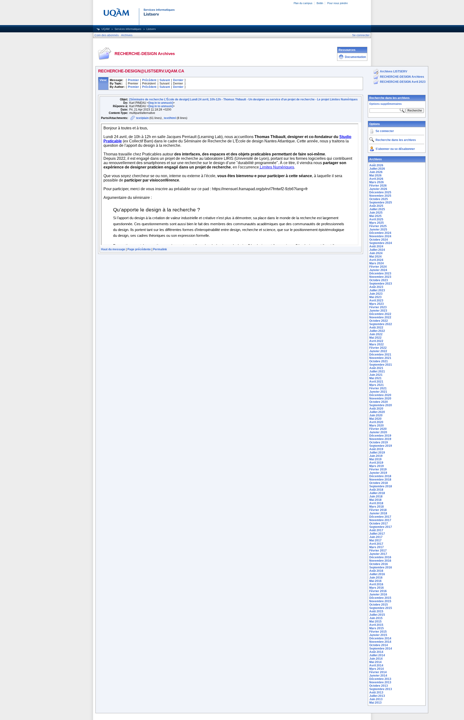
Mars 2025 (376, 222)
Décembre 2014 (380, 638)
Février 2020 (378, 429)
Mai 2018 (375, 500)
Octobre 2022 (378, 320)
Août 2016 (376, 571)
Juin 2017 (376, 537)
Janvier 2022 (378, 351)
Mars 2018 (376, 506)
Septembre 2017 (380, 527)
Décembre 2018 (380, 476)
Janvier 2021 (378, 391)
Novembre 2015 (380, 601)
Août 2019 (376, 449)
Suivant (165, 80)
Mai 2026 (375, 175)
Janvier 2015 (378, 635)
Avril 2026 (376, 179)
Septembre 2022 (380, 324)
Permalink (160, 249)
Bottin (320, 3)
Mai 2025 (375, 216)
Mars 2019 (376, 466)
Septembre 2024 (380, 243)
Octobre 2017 (378, 523)
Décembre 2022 (380, 314)
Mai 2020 (375, 418)
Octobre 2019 (378, 442)
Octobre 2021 (378, 361)
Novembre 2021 (380, 358)
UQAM (105, 29)
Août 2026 (376, 165)
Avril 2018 (376, 503)
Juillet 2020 (377, 412)
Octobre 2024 (378, 239)
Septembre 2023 (380, 283)
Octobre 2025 (378, 199)
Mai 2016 (375, 581)
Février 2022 (378, 348)
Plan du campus (303, 3)
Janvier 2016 (378, 594)
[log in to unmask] (161, 103)
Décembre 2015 (380, 598)
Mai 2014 (375, 662)
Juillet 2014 (377, 655)
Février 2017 (378, 550)
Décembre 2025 (380, 192)
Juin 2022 (376, 334)
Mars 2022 (376, 344)
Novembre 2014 (380, 641)
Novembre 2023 (380, 277)
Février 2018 (378, 510)
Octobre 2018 (378, 483)
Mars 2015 (376, 628)
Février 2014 (378, 672)
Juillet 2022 (377, 331)
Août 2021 (376, 368)
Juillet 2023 (377, 290)
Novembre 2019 (380, 439)
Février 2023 (378, 307)
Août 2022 (376, 327)
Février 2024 (378, 266)
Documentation (355, 57)
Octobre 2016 (378, 564)
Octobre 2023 (378, 280)
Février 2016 (378, 591)
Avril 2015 (376, 625)
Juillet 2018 (377, 493)
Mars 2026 (376, 182)
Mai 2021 (375, 378)
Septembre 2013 (380, 689)
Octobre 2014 (378, 645)
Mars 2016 (376, 587)
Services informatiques (128, 29)
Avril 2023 (376, 300)
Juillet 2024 (377, 250)
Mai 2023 (375, 297)
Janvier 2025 (378, 229)
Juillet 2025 (377, 209)
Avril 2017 (376, 543)
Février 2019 (378, 469)
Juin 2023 (376, 293)
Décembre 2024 (380, 233)
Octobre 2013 (378, 685)
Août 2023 (376, 287)
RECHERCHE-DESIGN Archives (402, 76)
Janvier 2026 (378, 189)
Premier (133, 80)
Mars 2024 (376, 263)
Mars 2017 (376, 547)
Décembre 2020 (380, 395)
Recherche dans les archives (389, 98)
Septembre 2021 (380, 364)
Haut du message (113, 249)
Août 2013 (376, 692)
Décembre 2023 (380, 273)
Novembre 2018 (380, 479)
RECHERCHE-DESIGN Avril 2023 (403, 82)
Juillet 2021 (377, 371)
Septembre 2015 (380, 608)
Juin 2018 (376, 496)
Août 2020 (376, 408)
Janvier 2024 (378, 270)
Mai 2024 (375, 256)
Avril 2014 (376, 665)
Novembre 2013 (380, 682)
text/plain (142, 118)
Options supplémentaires (385, 103)
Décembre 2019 (380, 435)
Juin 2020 (376, 415)
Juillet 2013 (377, 696)
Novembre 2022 (380, 317)
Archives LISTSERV (393, 71)
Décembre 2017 (380, 516)
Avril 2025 (376, 219)
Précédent (149, 80)
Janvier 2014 (378, 675)
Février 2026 (378, 185)
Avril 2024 (376, 260)
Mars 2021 (376, 385)
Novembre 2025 (380, 195)
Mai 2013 (375, 702)
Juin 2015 (376, 618)
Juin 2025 (376, 212)
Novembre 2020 (380, 398)
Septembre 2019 (380, 445)
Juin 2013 (376, 699)
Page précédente (139, 249)
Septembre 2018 (380, 486)
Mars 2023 (376, 304)
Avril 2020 (376, 422)
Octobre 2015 (378, 604)
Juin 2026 (376, 172)
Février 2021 (378, 388)
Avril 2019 (376, 462)
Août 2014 (376, 652)
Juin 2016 (376, 577)
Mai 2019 (375, 459)
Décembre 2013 (380, 679)
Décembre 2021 (380, 354)
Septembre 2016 (380, 567)
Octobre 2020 (378, 402)
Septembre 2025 (380, 202)
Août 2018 (376, 489)
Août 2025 (376, 206)
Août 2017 (376, 530)
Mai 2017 (375, 540)
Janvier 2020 (378, 432)
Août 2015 (376, 611)
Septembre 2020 (380, 405)
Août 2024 (376, 246)
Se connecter (385, 131)
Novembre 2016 (380, 560)
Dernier (178, 80)
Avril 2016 (376, 584)
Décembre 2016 (380, 557)
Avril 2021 (376, 381)
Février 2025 (378, 226)
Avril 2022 (376, 341)
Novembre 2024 (380, 236)
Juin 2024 (376, 253)
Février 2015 (378, 631)
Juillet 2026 (377, 168)
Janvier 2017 (378, 554)
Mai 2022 (375, 337)
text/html (170, 118)
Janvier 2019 (378, 473)
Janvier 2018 (378, 513)
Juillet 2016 (377, 574)
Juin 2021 (376, 375)
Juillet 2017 (377, 533)
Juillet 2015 (377, 614)
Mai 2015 (375, 621)
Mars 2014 (376, 669)
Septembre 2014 (380, 648)
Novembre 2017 (380, 520)
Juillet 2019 (377, 452)
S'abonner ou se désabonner (395, 149)
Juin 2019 (376, 456)
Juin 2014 (376, 658)
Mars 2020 (376, 425)
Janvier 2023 (378, 310)
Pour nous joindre (337, 3)
